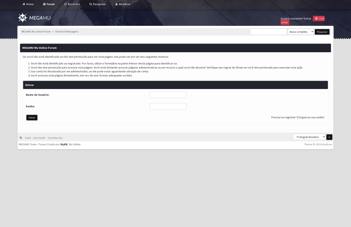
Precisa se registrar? (284, 117)
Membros (124, 4)
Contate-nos (55, 138)
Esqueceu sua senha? (312, 117)
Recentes (73, 4)
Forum (50, 4)
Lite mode (40, 138)
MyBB (64, 144)
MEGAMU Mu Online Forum (36, 31)
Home (30, 4)
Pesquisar (99, 4)
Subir (28, 138)
